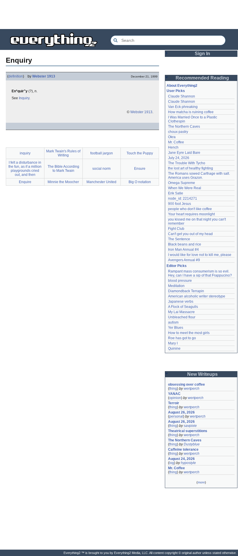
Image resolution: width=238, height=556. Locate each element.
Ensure (139, 169)
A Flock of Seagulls (183, 307)
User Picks (176, 91)
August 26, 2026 (181, 412)
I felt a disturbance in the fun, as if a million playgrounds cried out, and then (25, 168)
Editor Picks (177, 266)
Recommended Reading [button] (202, 77)
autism (173, 322)
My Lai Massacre (181, 312)
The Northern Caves (184, 126)
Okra (172, 137)
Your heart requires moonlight (191, 214)
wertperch (191, 389)
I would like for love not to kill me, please (199, 255)
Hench (173, 147)
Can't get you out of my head (190, 234)
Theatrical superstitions (187, 431)
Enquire (25, 182)
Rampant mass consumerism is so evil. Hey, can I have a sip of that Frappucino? (200, 273)
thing (173, 389)
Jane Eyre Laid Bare (184, 153)
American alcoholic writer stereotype (196, 296)
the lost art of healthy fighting (190, 168)
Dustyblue (192, 444)
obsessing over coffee (186, 384)
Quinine (174, 348)
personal (176, 416)
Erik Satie (175, 193)
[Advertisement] (119, 14)
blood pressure (180, 281)
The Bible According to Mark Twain (63, 169)
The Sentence (179, 239)
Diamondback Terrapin (186, 291)
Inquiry (24, 98)
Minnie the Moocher (63, 182)
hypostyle (188, 463)
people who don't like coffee (190, 209)
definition (15, 76)
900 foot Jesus (179, 204)
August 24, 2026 (181, 459)
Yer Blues (175, 328)
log (171, 463)
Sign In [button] (202, 53)
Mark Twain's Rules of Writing (63, 153)
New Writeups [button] (202, 374)
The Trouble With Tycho (186, 163)
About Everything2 (182, 86)
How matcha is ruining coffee (191, 112)
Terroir (173, 403)
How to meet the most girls (189, 333)
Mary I (173, 343)
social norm (101, 169)
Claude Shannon (181, 96)
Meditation (176, 286)
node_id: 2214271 (182, 198)
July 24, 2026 (178, 158)
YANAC (174, 394)
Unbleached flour (181, 317)
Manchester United (101, 182)
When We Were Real (184, 188)
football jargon (101, 153)
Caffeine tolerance (183, 449)
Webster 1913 (43, 76)
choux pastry (178, 132)
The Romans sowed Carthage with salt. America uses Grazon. (199, 176)
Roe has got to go (182, 338)
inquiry (25, 153)
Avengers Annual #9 (184, 260)
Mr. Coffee (176, 142)
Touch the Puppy (140, 153)
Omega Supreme (181, 183)
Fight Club (176, 229)
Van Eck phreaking (183, 107)
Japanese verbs (180, 301)
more (201, 482)
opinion (175, 398)
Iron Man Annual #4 (183, 250)
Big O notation (140, 182)
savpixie (190, 426)
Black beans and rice (184, 244)
